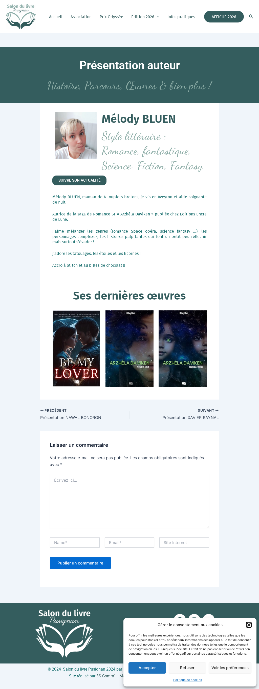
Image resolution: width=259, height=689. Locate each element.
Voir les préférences (230, 667)
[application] (156, 17)
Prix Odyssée (111, 17)
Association (81, 17)
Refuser (187, 667)
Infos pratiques (181, 17)
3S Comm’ (105, 676)
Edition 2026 (142, 17)
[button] (248, 624)
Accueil (55, 17)
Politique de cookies (187, 680)
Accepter (147, 667)
